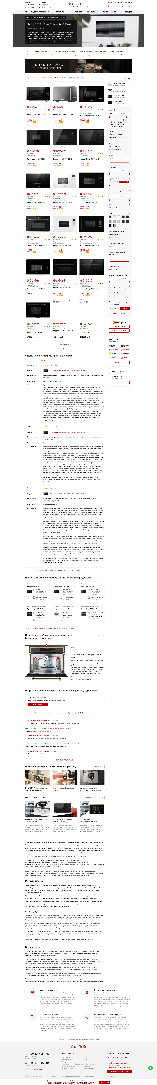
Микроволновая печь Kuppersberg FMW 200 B (58, 728)
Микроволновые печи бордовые (83, 55)
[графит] (127, 217)
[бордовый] (123, 217)
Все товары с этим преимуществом (83, 679)
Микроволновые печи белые (61, 55)
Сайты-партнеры (89, 1068)
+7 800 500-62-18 (32, 7)
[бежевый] (114, 217)
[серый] (118, 221)
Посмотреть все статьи (94, 797)
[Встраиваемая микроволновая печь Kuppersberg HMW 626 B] (65, 137)
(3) (102, 109)
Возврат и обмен (67, 1068)
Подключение (66, 1059)
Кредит (64, 1062)
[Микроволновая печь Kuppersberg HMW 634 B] (65, 267)
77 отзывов (41, 360)
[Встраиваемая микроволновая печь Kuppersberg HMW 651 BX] (38, 180)
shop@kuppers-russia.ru (117, 1063)
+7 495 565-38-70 (32, 5)
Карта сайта (110, 1076)
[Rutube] (117, 1057)
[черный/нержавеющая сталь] (114, 225)
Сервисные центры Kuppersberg (72, 1064)
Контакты (87, 1066)
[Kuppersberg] (78, 5)
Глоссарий (87, 1062)
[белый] (118, 217)
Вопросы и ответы (90, 1064)
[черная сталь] (123, 221)
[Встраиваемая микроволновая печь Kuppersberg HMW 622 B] (38, 137)
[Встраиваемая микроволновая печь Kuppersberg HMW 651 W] (65, 180)
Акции (110, 2)
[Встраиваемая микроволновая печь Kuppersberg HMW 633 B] (38, 223)
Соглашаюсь (105, 1082)
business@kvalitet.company (118, 1067)
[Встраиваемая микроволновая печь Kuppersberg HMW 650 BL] (91, 180)
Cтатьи (86, 1059)
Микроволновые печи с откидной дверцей (92, 51)
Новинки (99, 55)
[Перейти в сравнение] (115, 6)
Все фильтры (119, 313)
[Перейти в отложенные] (108, 6)
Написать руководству (119, 1071)
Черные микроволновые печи (118, 51)
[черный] (110, 225)
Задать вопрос (37, 704)
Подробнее (119, 362)
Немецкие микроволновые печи (43, 51)
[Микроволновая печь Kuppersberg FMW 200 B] (38, 93)
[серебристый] (114, 221)
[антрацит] (110, 217)
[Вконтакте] (108, 1057)
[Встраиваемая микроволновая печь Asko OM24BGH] (91, 310)
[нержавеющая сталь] (110, 221)
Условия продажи (89, 1076)
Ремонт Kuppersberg (68, 1066)
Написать (119, 382)
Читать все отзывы (119, 331)
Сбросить (113, 308)
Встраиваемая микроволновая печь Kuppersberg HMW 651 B (64, 713)
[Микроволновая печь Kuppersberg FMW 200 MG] (65, 93)
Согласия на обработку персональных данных (79, 1083)
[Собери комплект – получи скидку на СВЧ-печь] (78, 66)
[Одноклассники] (121, 1057)
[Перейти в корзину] (122, 6)
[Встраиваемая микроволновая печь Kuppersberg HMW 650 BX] (38, 267)
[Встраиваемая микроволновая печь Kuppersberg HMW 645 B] (91, 223)
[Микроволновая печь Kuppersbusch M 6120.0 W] (65, 310)
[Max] (112, 1057)
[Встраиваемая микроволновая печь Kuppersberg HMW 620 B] (91, 93)
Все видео (99, 766)
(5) (102, 196)
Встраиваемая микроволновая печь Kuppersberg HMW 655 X (64, 744)
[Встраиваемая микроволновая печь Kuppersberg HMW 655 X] (38, 310)
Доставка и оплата (68, 1057)
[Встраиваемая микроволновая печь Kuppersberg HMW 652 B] (91, 137)
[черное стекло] (127, 221)
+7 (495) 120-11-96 (119, 376)
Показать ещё (65, 344)
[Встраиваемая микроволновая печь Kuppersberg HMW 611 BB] (91, 267)
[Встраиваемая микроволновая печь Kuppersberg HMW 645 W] (65, 223)
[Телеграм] (125, 1057)
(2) (75, 239)
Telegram (44, 2)
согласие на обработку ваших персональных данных (61, 1082)
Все (28, 51)
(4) (49, 109)
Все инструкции (49, 628)
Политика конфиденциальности (71, 1076)
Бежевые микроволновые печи (65, 51)
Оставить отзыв (119, 327)
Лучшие (108, 55)
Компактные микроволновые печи (37, 55)
